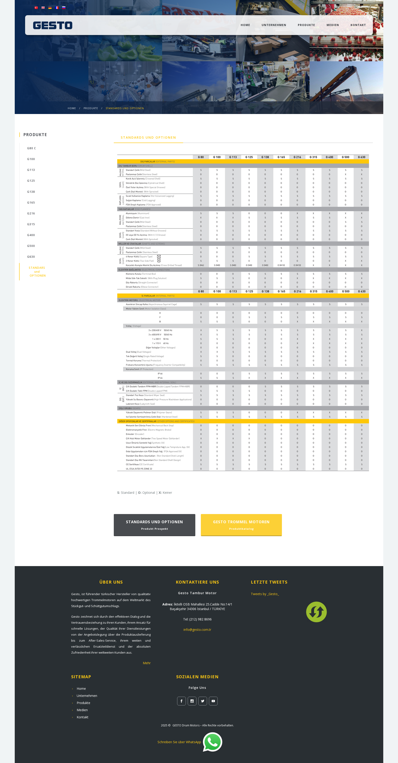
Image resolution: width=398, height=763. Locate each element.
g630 (31, 257)
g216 (31, 213)
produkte (91, 108)
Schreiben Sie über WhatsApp (179, 742)
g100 (31, 159)
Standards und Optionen (125, 108)
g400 (31, 235)
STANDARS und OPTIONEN (37, 272)
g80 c (31, 148)
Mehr (147, 663)
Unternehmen (274, 25)
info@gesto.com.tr (197, 629)
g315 (31, 224)
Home (245, 25)
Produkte (306, 25)
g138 (31, 192)
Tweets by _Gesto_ (265, 594)
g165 (31, 203)
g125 (31, 181)
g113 (31, 170)
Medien (333, 25)
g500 (31, 246)
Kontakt (358, 25)
